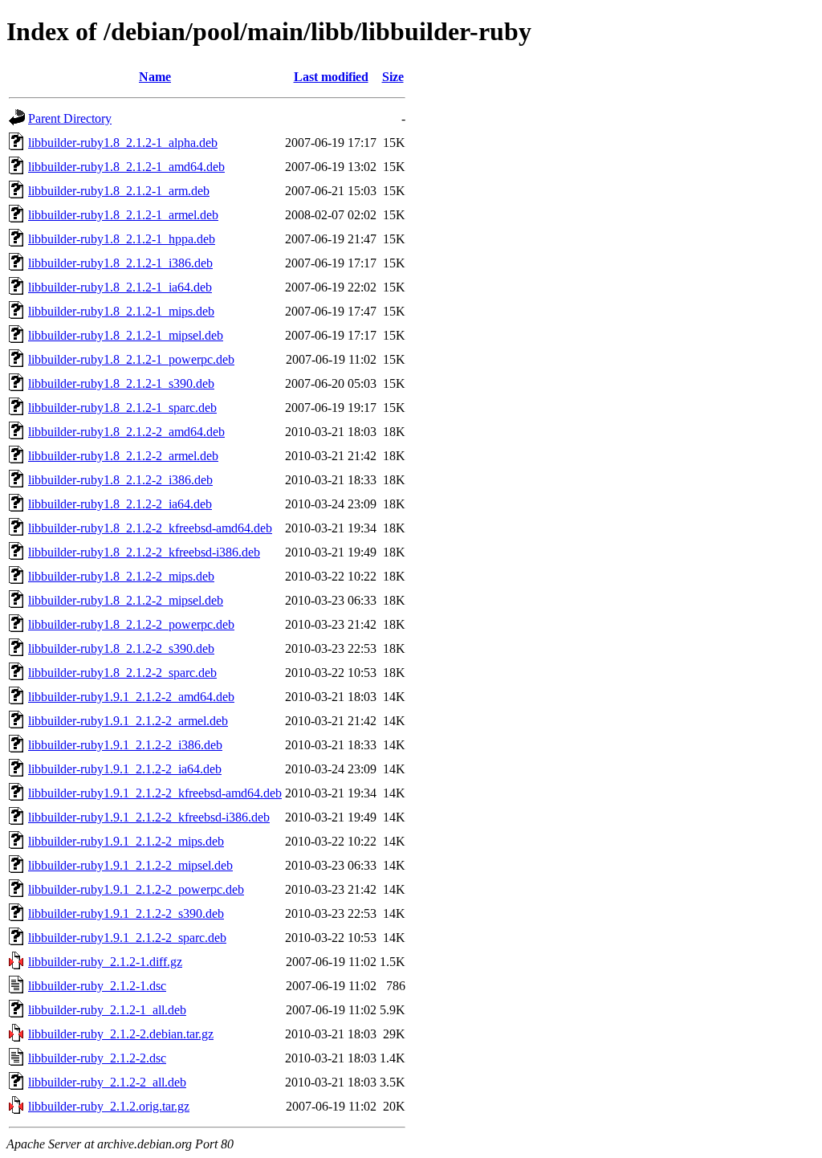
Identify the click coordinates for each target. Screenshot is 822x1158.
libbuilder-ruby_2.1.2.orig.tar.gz (108, 1106)
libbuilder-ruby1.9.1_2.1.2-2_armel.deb (128, 721)
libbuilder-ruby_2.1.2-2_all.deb (107, 1082)
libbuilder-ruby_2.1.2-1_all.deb (107, 1010)
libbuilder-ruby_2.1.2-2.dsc (97, 1058)
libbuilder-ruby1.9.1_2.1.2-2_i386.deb (125, 745)
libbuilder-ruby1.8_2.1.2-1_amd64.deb (126, 166)
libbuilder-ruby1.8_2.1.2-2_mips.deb (121, 576)
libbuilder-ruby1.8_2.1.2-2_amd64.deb (126, 431)
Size (393, 77)
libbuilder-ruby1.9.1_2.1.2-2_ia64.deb (125, 769)
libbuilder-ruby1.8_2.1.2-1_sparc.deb (122, 407)
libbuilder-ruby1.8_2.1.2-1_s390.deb (121, 383)
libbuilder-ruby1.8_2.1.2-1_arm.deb (119, 191)
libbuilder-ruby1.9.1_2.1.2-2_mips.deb (126, 841)
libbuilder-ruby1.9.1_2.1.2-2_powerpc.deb (136, 889)
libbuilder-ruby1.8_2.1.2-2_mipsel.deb (125, 600)
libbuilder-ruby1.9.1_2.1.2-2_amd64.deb (131, 696)
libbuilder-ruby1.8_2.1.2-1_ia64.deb (120, 287)
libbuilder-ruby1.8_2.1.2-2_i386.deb (120, 480)
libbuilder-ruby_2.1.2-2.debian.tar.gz (121, 1034)
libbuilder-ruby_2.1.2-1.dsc (97, 986)
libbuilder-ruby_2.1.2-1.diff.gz (105, 961)
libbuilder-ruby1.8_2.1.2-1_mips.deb (121, 311)
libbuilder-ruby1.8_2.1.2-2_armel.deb (123, 456)
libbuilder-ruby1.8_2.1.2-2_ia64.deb (120, 504)
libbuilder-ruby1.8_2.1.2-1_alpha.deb (123, 142)
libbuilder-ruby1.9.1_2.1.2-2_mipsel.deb (130, 865)
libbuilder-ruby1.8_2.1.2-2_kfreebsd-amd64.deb (150, 528)
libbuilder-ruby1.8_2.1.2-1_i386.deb (120, 263)
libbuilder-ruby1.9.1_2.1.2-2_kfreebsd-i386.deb (149, 817)
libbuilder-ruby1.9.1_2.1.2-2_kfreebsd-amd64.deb (155, 793)
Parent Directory (70, 118)
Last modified (331, 77)
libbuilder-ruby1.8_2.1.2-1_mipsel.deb (125, 335)
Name (155, 77)
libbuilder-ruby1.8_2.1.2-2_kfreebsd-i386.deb (144, 552)
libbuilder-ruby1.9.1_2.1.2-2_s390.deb (126, 913)
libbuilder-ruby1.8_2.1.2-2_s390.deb (121, 648)
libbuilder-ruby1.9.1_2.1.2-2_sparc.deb (127, 937)
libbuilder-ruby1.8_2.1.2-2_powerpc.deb (131, 624)
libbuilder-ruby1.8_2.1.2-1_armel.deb (123, 215)
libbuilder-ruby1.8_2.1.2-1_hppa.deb (121, 239)
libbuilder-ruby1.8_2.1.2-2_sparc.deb (122, 672)
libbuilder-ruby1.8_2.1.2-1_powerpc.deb (131, 359)
